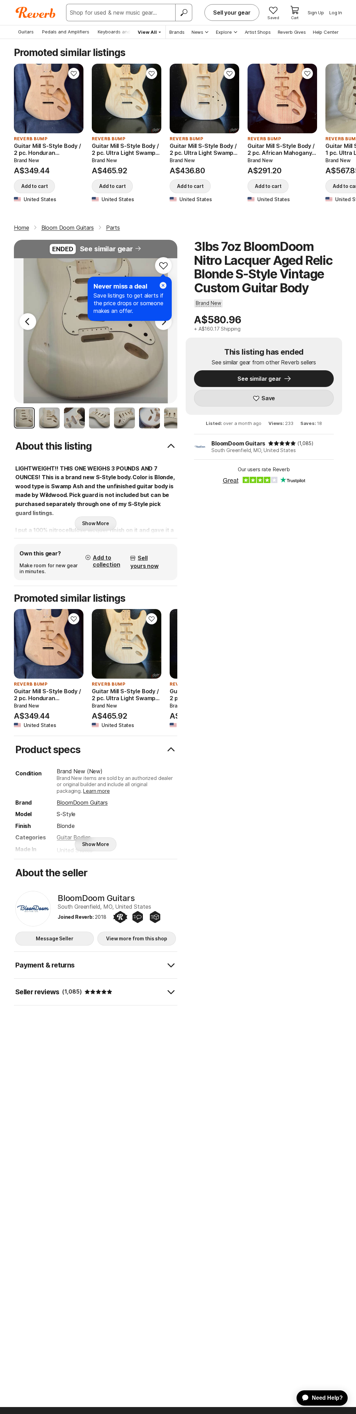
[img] (282, 443)
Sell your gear (232, 12)
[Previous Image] (27, 321)
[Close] (163, 285)
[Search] (183, 12)
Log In (335, 12)
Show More (95, 523)
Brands (177, 32)
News (197, 32)
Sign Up (316, 12)
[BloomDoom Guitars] (33, 908)
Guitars (26, 31)
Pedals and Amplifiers (65, 31)
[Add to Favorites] (73, 73)
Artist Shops (258, 32)
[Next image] (73, 98)
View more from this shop (136, 938)
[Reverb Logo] (36, 12)
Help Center (326, 32)
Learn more (96, 791)
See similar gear (106, 249)
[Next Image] (163, 321)
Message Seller (54, 938)
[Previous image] (23, 98)
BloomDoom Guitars (238, 443)
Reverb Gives (292, 32)
